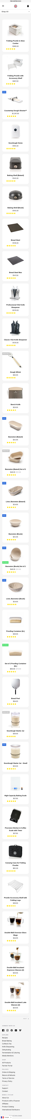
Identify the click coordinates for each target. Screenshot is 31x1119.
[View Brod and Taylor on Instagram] (7, 1030)
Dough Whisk (15, 372)
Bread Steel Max (15, 272)
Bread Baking (7, 1041)
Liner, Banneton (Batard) (15, 502)
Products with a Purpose (11, 1101)
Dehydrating (6, 1050)
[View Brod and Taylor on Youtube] (16, 1030)
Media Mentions (8, 1056)
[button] (11, 49)
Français (6, 1117)
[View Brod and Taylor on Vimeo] (20, 1030)
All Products (6, 1063)
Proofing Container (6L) (15, 631)
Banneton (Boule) (15, 534)
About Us (5, 1098)
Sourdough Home (16, 143)
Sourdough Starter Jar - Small (15, 763)
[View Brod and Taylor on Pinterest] (12, 1030)
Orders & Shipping (8, 1072)
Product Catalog (8, 1107)
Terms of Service (8, 1078)
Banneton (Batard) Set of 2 (15, 469)
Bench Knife (15, 404)
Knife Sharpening (8, 1047)
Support (5, 1088)
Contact (5, 1091)
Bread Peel (15, 698)
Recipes (5, 1038)
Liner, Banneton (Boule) (15, 599)
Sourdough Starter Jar (15, 731)
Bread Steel (15, 240)
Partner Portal (7, 1066)
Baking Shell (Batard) (15, 175)
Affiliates (5, 1104)
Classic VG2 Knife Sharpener (15, 340)
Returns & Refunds (8, 1075)
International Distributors (11, 1110)
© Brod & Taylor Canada (15, 1115)
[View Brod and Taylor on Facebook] (3, 1030)
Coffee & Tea (6, 1044)
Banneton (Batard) (15, 437)
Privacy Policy (7, 1081)
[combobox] (6, 1117)
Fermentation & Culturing (11, 1053)
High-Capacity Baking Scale (15, 795)
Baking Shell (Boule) (15, 208)
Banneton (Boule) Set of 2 (15, 566)
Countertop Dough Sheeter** (15, 111)
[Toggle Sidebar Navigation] (3, 6)
